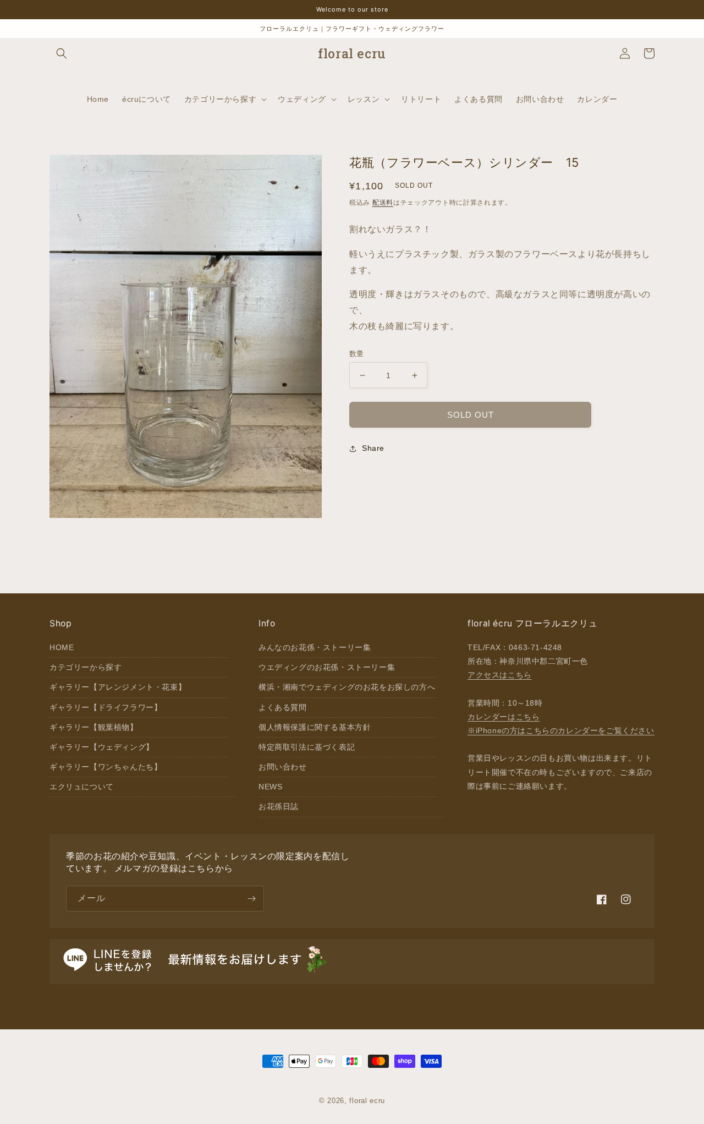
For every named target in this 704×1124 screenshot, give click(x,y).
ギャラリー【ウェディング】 (102, 747)
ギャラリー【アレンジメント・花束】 (118, 687)
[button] (62, 53)
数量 (356, 354)
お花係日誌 (278, 806)
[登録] (251, 899)
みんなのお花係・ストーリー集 (314, 647)
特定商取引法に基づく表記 (306, 747)
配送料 (382, 202)
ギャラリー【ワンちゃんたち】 (106, 766)
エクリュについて (82, 786)
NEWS (270, 786)
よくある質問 (282, 707)
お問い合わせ (282, 766)
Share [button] (373, 448)
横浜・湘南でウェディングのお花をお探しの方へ (346, 687)
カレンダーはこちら (504, 716)
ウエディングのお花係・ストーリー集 (326, 667)
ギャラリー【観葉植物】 (94, 727)
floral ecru (367, 1100)
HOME (62, 647)
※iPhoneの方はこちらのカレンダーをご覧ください (561, 730)
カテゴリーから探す (86, 667)
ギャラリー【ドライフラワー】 (106, 707)
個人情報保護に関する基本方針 (314, 727)
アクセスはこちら (500, 674)
